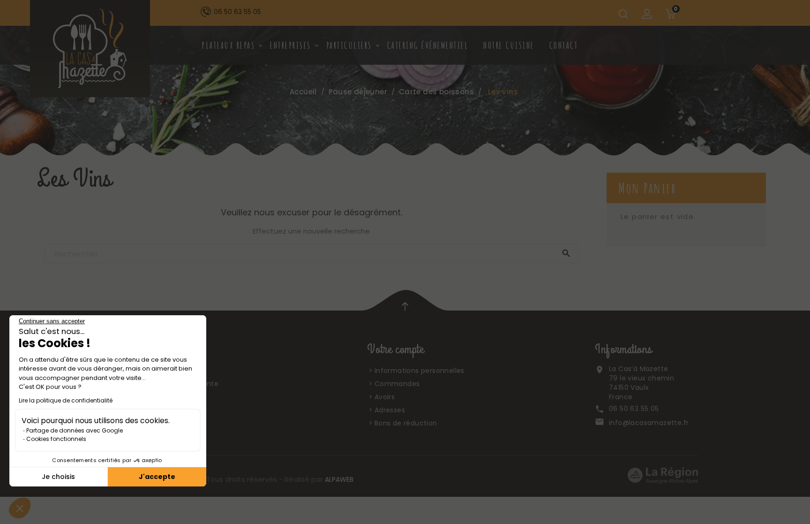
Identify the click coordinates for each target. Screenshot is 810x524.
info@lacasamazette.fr (649, 422)
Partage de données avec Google (74, 430)
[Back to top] (405, 306)
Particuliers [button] (352, 45)
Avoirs (385, 397)
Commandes (397, 383)
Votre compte (395, 349)
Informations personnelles (420, 370)
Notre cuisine (508, 45)
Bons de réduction (406, 423)
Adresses (390, 410)
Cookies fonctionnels (56, 439)
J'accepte (157, 476)
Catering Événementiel (428, 45)
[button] (19, 508)
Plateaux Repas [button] (232, 45)
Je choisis (58, 476)
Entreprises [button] (294, 45)
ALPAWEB (339, 479)
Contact (563, 45)
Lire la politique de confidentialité (65, 400)
